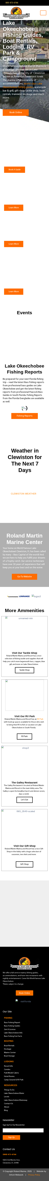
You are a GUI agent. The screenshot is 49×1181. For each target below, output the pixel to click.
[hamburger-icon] (43, 12)
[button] (5, 408)
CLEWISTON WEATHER (23, 493)
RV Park (40, 719)
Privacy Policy (34, 1175)
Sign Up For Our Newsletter (14, 1125)
